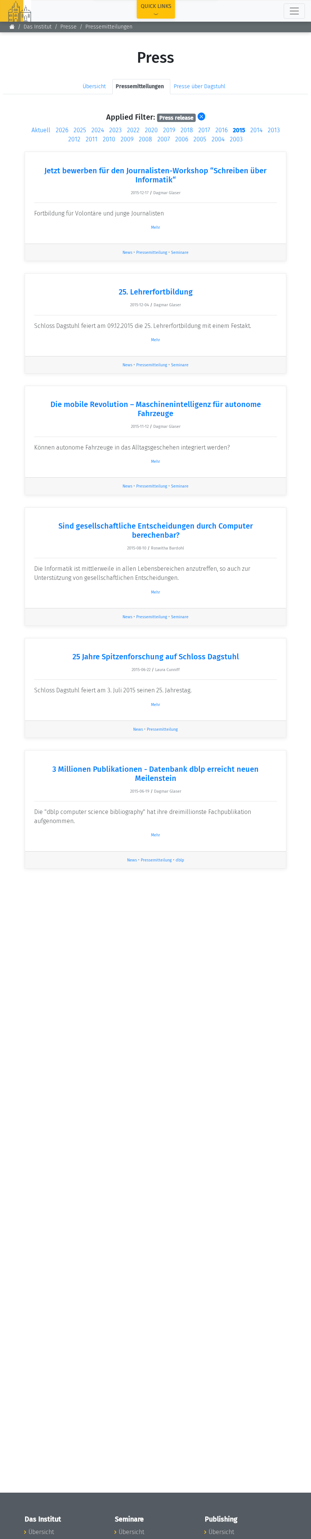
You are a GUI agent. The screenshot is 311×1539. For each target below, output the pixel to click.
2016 (221, 130)
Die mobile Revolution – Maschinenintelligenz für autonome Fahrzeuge (155, 409)
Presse (68, 27)
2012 (74, 139)
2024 (97, 130)
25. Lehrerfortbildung (156, 291)
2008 (145, 139)
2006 (181, 139)
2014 (256, 130)
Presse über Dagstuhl (199, 86)
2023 (115, 130)
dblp (180, 860)
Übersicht (94, 86)
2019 (169, 130)
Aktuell (40, 130)
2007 (163, 139)
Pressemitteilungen (108, 27)
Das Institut (38, 27)
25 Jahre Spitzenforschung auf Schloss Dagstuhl (155, 656)
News (127, 252)
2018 (187, 130)
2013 (274, 130)
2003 (236, 139)
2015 (239, 130)
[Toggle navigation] (294, 11)
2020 (151, 130)
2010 (109, 139)
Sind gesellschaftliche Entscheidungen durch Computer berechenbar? (155, 530)
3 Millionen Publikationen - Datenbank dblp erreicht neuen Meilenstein (155, 774)
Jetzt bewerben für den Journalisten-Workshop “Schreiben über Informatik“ (155, 175)
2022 (133, 130)
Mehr (155, 227)
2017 (204, 130)
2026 (62, 130)
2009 (127, 139)
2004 (218, 139)
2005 (199, 139)
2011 (91, 139)
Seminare (179, 252)
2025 (80, 130)
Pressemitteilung (151, 252)
